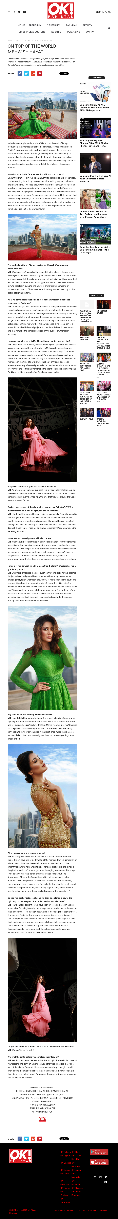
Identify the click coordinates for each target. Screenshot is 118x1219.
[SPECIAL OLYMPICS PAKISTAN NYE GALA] (104, 412)
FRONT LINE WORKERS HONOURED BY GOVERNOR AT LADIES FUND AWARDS (86, 398)
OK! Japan (76, 1170)
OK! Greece (65, 1170)
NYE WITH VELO (86, 419)
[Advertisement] (42, 84)
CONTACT (104, 1210)
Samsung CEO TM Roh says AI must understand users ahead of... (95, 179)
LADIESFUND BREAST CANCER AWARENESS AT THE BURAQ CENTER (104, 397)
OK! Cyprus (65, 1156)
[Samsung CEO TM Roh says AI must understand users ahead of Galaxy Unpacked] (95, 163)
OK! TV (90, 31)
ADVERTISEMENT (90, 1210)
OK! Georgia (65, 1163)
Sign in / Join (103, 12)
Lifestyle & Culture (32, 31)
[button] (109, 30)
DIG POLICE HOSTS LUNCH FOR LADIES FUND (86, 367)
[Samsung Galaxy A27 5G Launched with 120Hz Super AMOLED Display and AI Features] (95, 92)
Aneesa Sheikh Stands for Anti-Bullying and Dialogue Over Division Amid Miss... (93, 214)
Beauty (87, 25)
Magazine (73, 31)
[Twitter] (19, 12)
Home (21, 25)
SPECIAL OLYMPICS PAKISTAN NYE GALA (103, 422)
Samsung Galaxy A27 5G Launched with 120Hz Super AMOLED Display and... (94, 108)
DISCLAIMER (60, 1210)
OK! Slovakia (77, 1188)
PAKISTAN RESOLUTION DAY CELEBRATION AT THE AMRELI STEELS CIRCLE (103, 342)
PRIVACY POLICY (74, 1210)
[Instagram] (14, 12)
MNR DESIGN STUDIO (102, 312)
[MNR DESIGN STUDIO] (104, 304)
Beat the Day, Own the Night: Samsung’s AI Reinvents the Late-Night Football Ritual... (87, 316)
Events (56, 31)
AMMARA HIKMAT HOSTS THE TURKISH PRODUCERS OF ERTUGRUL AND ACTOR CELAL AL (103, 370)
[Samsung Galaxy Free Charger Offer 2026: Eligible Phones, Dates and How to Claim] (95, 128)
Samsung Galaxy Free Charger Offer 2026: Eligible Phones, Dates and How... (94, 143)
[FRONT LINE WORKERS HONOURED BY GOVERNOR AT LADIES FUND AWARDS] (87, 386)
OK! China (76, 1152)
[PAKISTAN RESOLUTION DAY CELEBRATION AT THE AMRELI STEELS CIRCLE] (104, 331)
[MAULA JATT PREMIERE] (87, 331)
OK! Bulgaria (65, 1152)
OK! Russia (65, 1188)
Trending (34, 25)
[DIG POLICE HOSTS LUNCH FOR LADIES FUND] (87, 357)
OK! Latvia (65, 1174)
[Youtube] (24, 12)
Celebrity (53, 25)
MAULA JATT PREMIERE (85, 338)
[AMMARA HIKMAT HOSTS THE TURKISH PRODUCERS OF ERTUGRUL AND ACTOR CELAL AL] (104, 357)
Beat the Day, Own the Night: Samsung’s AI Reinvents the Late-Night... (95, 250)
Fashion (71, 25)
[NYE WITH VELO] (87, 412)
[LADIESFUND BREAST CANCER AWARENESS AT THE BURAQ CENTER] (104, 386)
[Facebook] (9, 12)
